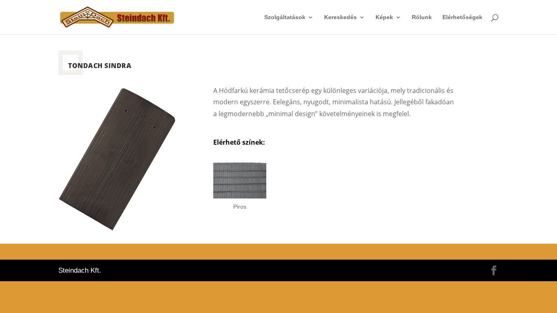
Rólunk (422, 17)
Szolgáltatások (284, 17)
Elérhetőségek (462, 17)
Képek (384, 17)
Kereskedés (340, 17)
